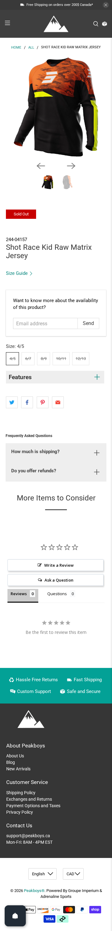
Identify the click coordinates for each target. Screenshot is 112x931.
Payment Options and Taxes (33, 805)
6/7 (28, 358)
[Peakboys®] (56, 23)
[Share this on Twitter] (12, 402)
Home (16, 47)
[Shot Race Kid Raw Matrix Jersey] (56, 107)
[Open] (15, 915)
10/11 (61, 358)
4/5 (13, 358)
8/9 (44, 358)
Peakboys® (34, 890)
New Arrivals (18, 768)
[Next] (71, 166)
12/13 (81, 358)
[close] (106, 5)
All (31, 47)
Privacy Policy (19, 812)
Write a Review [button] (59, 565)
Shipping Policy (20, 792)
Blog (10, 762)
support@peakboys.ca (28, 835)
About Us (15, 755)
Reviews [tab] (19, 593)
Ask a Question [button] (58, 580)
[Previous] (40, 166)
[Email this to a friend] (58, 402)
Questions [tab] (57, 593)
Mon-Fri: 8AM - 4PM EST (29, 842)
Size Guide (17, 273)
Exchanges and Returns (29, 799)
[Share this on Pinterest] (43, 402)
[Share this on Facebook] (27, 402)
